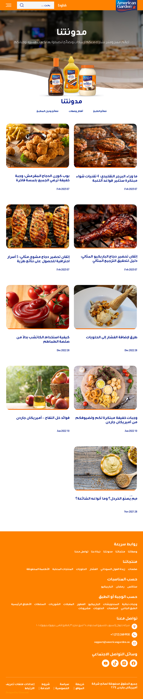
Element (23, 692)
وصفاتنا (132, 551)
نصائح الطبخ (100, 111)
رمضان (120, 586)
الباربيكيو (107, 586)
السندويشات (111, 604)
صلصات (132, 569)
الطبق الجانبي (129, 608)
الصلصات (112, 608)
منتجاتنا (120, 551)
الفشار (94, 569)
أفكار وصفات (76, 111)
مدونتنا (108, 551)
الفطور (81, 604)
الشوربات (55, 604)
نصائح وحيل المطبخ (47, 111)
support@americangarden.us (112, 642)
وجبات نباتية (129, 604)
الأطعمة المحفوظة (38, 569)
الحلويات (81, 569)
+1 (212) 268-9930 (120, 634)
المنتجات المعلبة (62, 569)
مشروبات (84, 608)
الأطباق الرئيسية (21, 604)
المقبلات (68, 604)
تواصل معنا (81, 551)
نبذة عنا (96, 551)
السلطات (40, 604)
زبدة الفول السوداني (113, 569)
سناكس (132, 586)
